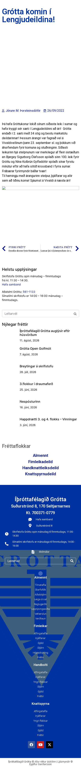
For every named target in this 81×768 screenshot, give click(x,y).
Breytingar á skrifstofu (36, 366)
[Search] (72, 561)
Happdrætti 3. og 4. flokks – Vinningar (48, 419)
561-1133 (29, 291)
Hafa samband (11, 284)
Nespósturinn (30, 401)
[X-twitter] (49, 744)
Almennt (40, 455)
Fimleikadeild (40, 461)
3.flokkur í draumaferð (36, 384)
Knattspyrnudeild (40, 474)
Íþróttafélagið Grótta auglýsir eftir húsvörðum (45, 332)
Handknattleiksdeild (40, 467)
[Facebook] (31, 744)
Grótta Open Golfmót (35, 348)
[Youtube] (40, 744)
